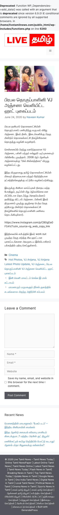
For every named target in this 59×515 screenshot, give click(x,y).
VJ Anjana (30, 259)
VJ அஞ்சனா (38, 264)
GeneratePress (29, 510)
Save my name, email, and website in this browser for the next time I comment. (30, 382)
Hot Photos (15, 259)
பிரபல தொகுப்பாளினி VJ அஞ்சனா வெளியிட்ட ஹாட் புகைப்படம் (29, 269)
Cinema (13, 254)
